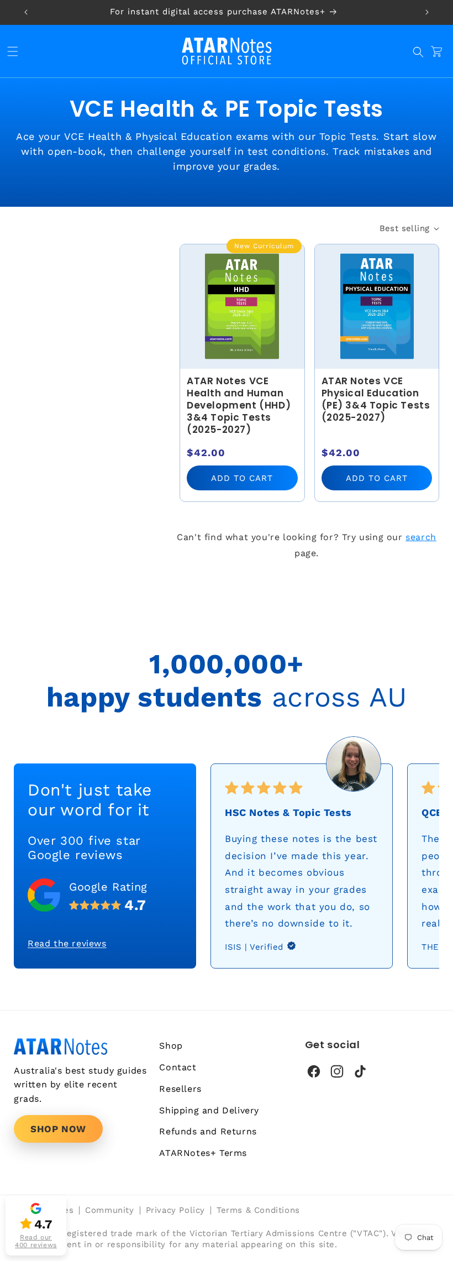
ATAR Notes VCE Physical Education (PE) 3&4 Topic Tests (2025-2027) (376, 399)
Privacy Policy (175, 1210)
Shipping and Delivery (209, 1110)
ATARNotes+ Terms (203, 1153)
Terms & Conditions (258, 1210)
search (420, 537)
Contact (177, 1067)
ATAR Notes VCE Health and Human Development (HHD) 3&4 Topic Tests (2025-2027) (239, 405)
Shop (170, 1045)
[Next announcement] (427, 12)
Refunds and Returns (207, 1131)
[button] (15, 51)
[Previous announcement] (26, 12)
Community (109, 1210)
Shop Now (58, 1128)
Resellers (180, 1089)
